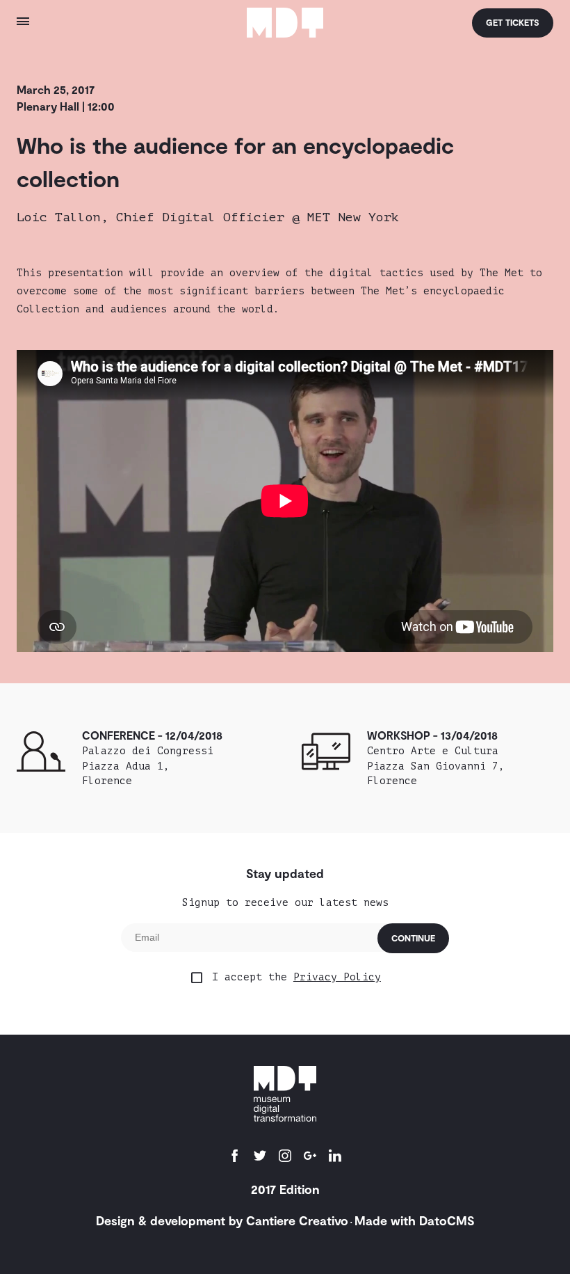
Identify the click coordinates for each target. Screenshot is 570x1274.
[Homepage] (285, 23)
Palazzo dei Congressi (147, 765)
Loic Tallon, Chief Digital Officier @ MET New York (208, 217)
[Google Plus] (310, 1157)
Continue (413, 937)
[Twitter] (260, 1157)
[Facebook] (235, 1157)
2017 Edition (285, 1189)
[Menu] (90, 23)
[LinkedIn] (335, 1157)
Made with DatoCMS (415, 1220)
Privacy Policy (337, 976)
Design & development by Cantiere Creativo (222, 1220)
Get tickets (512, 22)
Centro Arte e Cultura (436, 765)
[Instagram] (285, 1157)
